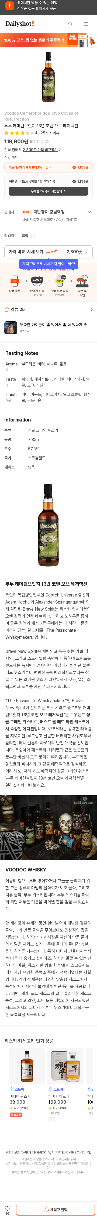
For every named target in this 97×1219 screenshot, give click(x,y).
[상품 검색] (71, 24)
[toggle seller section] (89, 212)
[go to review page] (91, 309)
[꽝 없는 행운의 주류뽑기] (48, 40)
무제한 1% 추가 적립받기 (46, 191)
